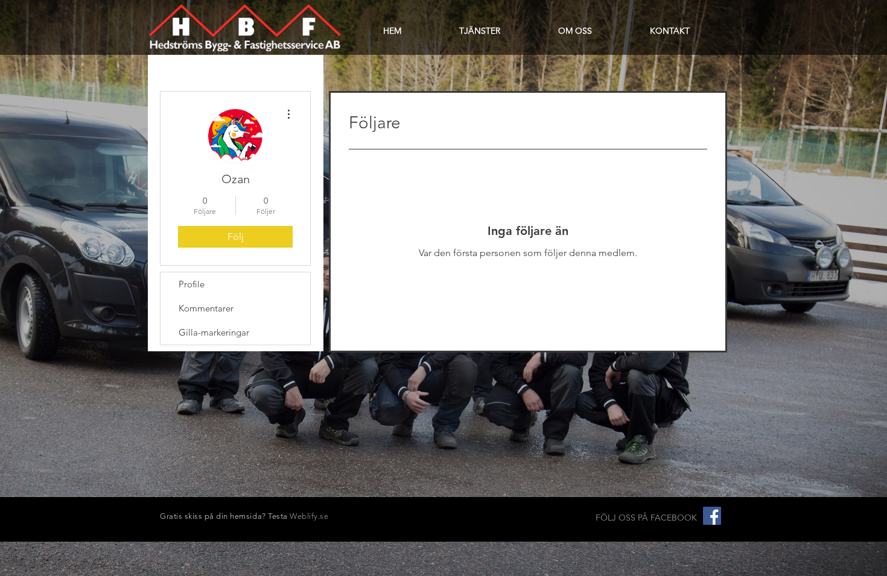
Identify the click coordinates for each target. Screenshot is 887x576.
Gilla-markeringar (214, 332)
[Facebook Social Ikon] (712, 516)
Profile (192, 284)
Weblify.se (309, 516)
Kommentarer (206, 308)
